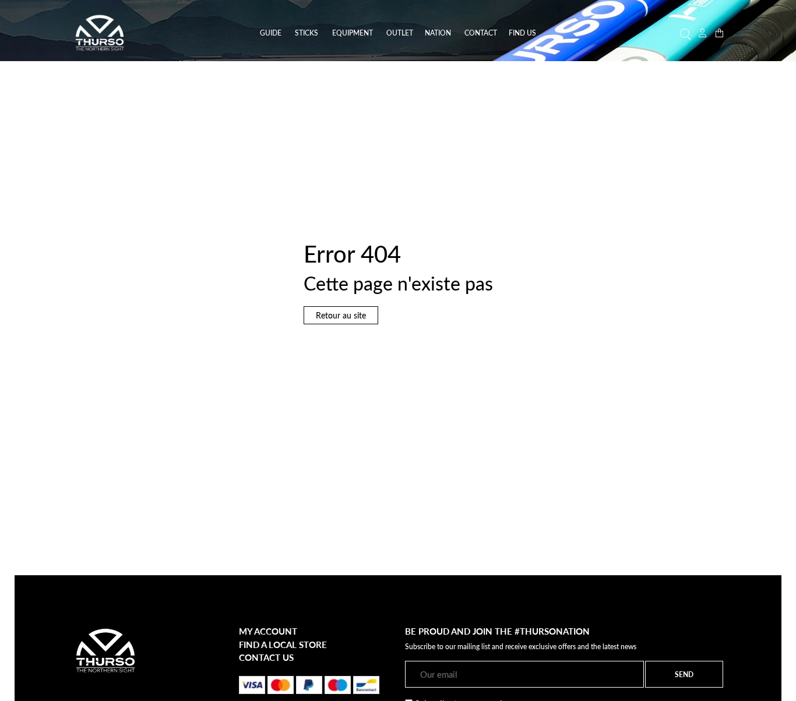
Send (684, 674)
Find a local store (283, 644)
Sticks (306, 32)
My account (268, 631)
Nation (438, 32)
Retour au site (341, 315)
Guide (270, 32)
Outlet (399, 32)
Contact (480, 32)
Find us (522, 32)
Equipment (352, 32)
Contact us (266, 657)
